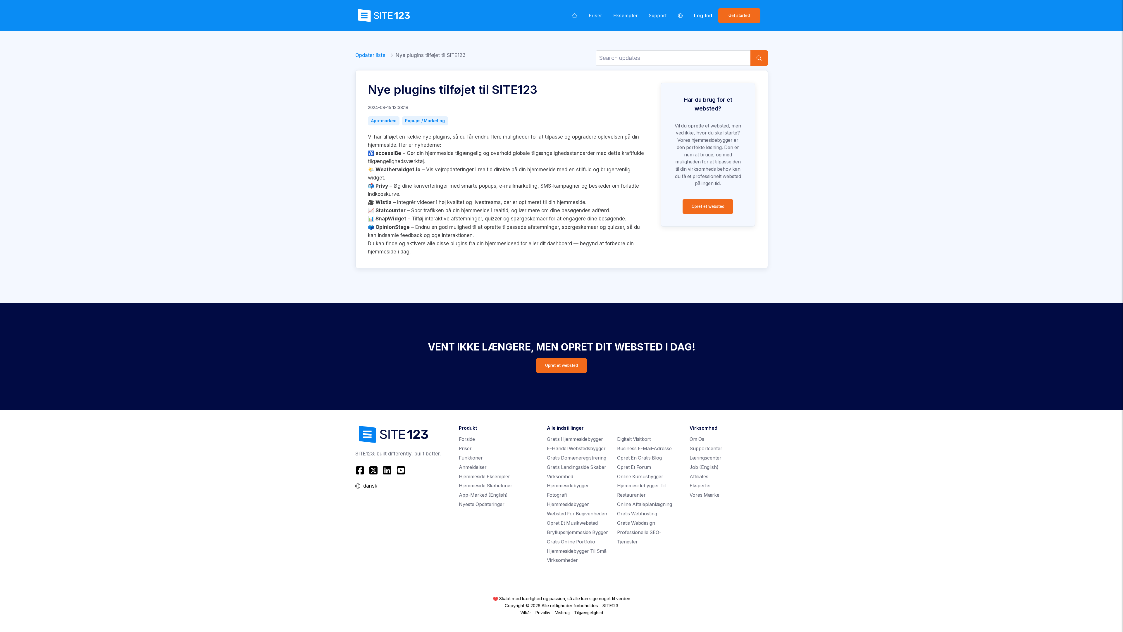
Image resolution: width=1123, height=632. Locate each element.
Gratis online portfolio (571, 542)
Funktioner (471, 458)
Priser (595, 15)
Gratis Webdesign (636, 523)
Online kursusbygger (640, 476)
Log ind (703, 15)
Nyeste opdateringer (481, 504)
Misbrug (562, 612)
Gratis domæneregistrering (576, 458)
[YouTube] (401, 470)
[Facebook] (360, 470)
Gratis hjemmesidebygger (575, 439)
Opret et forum (634, 467)
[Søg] (759, 58)
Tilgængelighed (588, 612)
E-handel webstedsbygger (576, 448)
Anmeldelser (473, 467)
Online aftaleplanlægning (644, 504)
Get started (739, 15)
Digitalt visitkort (634, 439)
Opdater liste (370, 55)
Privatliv (542, 612)
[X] (373, 470)
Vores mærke (704, 495)
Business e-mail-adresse (644, 448)
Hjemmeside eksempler (484, 476)
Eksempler (625, 15)
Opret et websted (708, 206)
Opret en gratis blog (639, 458)
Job (704, 467)
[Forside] (574, 15)
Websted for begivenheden (577, 514)
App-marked (384, 120)
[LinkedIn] (387, 470)
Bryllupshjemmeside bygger (577, 532)
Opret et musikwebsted (572, 523)
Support (658, 15)
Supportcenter (706, 448)
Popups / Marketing (425, 120)
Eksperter (700, 485)
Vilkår (525, 612)
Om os (697, 439)
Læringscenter (705, 458)
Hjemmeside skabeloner (485, 485)
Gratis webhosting (637, 514)
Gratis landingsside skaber (576, 467)
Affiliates (699, 476)
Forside (467, 439)
